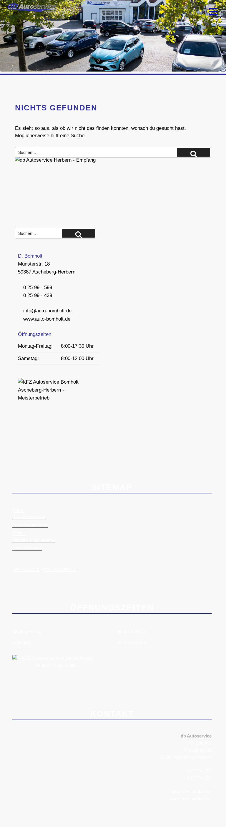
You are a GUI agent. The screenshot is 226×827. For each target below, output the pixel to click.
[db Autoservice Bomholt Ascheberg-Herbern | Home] (29, 10)
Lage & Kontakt (27, 547)
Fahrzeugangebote (30, 524)
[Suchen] (193, 152)
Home (18, 509)
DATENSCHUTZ (59, 569)
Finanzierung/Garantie (33, 540)
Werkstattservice (28, 517)
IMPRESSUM (25, 569)
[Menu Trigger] (213, 11)
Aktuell (18, 532)
